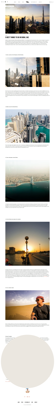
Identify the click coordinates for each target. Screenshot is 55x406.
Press (22, 402)
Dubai (6, 35)
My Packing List (27, 402)
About (19, 402)
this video (45, 276)
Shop (32, 402)
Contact (36, 402)
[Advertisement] (27, 49)
